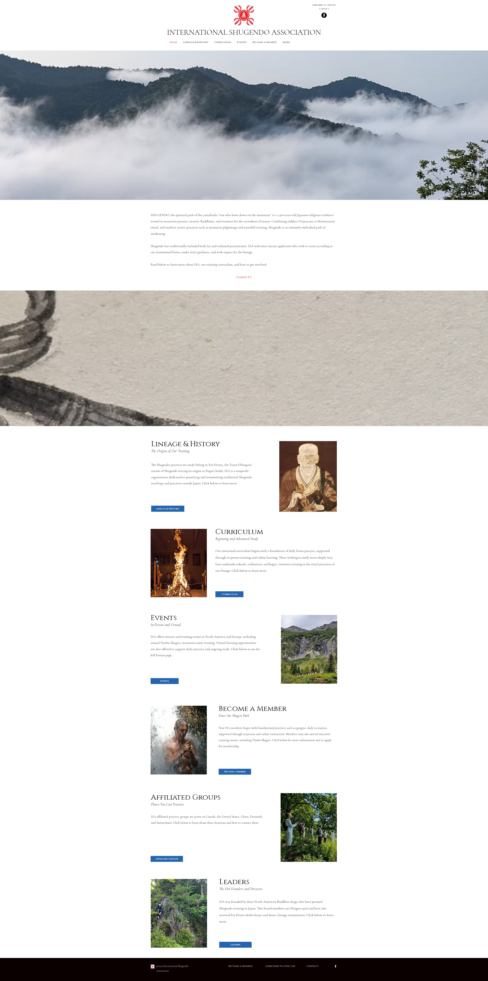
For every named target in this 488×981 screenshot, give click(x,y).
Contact (312, 966)
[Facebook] (324, 15)
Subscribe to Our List (281, 966)
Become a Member (247, 966)
